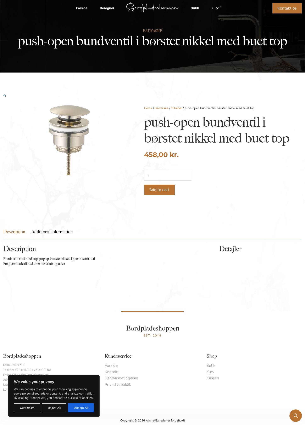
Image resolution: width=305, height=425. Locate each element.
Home (148, 108)
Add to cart (159, 190)
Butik (195, 8)
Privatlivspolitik (118, 384)
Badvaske (161, 108)
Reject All (54, 407)
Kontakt (112, 372)
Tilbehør (176, 108)
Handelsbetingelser (121, 378)
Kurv (216, 8)
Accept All (81, 407)
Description (14, 231)
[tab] (14, 231)
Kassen (212, 378)
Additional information (52, 231)
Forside (81, 8)
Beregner (107, 8)
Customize (27, 407)
